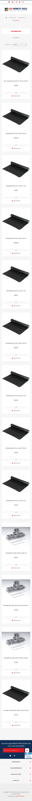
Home (6, 17)
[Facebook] (14, 755)
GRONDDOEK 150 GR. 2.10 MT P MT (16, 291)
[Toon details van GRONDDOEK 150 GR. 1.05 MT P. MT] (16, 169)
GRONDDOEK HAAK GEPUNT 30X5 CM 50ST (16, 658)
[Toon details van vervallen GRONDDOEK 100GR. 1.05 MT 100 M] (16, 694)
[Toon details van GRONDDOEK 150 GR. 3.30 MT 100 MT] (16, 326)
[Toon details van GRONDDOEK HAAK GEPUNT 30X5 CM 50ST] (16, 641)
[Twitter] (10, 755)
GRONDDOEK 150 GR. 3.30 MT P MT (16, 396)
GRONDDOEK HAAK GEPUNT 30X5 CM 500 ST (16, 605)
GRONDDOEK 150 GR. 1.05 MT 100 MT (16, 133)
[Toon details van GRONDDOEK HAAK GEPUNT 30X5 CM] (16, 536)
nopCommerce (19, 796)
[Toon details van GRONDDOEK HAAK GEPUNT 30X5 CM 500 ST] (16, 589)
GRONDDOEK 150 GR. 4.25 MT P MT (16, 501)
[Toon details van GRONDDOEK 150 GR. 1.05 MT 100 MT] (16, 117)
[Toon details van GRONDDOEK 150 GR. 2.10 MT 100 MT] (16, 222)
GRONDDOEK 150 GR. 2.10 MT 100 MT (16, 238)
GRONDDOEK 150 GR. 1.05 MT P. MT (16, 186)
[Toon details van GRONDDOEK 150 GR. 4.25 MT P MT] (16, 484)
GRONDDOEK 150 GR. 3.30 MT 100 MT (16, 343)
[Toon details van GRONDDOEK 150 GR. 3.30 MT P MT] (16, 379)
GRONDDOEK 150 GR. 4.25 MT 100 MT (16, 448)
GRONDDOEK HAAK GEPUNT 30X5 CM (16, 553)
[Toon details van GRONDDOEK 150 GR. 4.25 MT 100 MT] (16, 431)
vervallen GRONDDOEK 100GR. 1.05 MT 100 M (16, 710)
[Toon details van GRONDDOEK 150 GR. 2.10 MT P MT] (16, 274)
